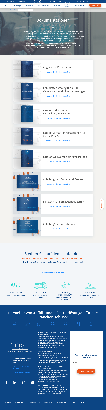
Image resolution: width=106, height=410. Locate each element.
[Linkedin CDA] (80, 1)
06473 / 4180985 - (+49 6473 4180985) (20, 367)
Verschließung (29, 6)
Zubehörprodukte (79, 6)
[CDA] (7, 5)
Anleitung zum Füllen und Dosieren (64, 179)
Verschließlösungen (45, 351)
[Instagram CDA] (84, 1)
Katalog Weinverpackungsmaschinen (65, 156)
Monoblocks (56, 6)
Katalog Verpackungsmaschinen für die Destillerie (64, 134)
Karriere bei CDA (34, 403)
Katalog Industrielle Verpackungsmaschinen (57, 112)
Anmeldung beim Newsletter (53, 272)
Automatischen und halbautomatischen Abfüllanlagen (52, 333)
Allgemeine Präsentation (57, 67)
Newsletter (19, 403)
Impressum (48, 403)
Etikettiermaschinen (43, 6)
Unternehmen (10, 1)
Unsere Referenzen (68, 1)
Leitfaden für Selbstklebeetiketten (63, 201)
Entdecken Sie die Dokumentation (57, 72)
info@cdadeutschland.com (22, 372)
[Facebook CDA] (77, 1)
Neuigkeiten (21, 1)
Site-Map (83, 403)
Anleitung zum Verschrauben (60, 224)
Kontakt (8, 403)
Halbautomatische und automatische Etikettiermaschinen (51, 367)
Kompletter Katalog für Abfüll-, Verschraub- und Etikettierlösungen (64, 90)
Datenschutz (61, 403)
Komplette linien (67, 5)
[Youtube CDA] (87, 1)
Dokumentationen (55, 1)
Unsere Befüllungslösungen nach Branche (37, 1)
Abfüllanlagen (17, 6)
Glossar (72, 403)
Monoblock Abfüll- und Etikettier (49, 385)
